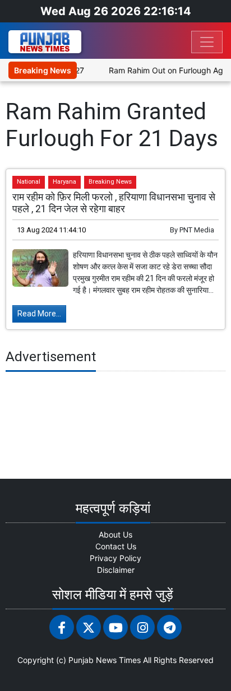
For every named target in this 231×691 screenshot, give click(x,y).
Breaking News (110, 181)
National (28, 181)
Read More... (39, 313)
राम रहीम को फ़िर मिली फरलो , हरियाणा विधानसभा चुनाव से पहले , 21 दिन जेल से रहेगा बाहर (113, 203)
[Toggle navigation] (207, 42)
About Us (115, 534)
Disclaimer (116, 570)
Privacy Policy (115, 558)
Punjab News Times (104, 660)
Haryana (64, 181)
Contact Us (115, 546)
